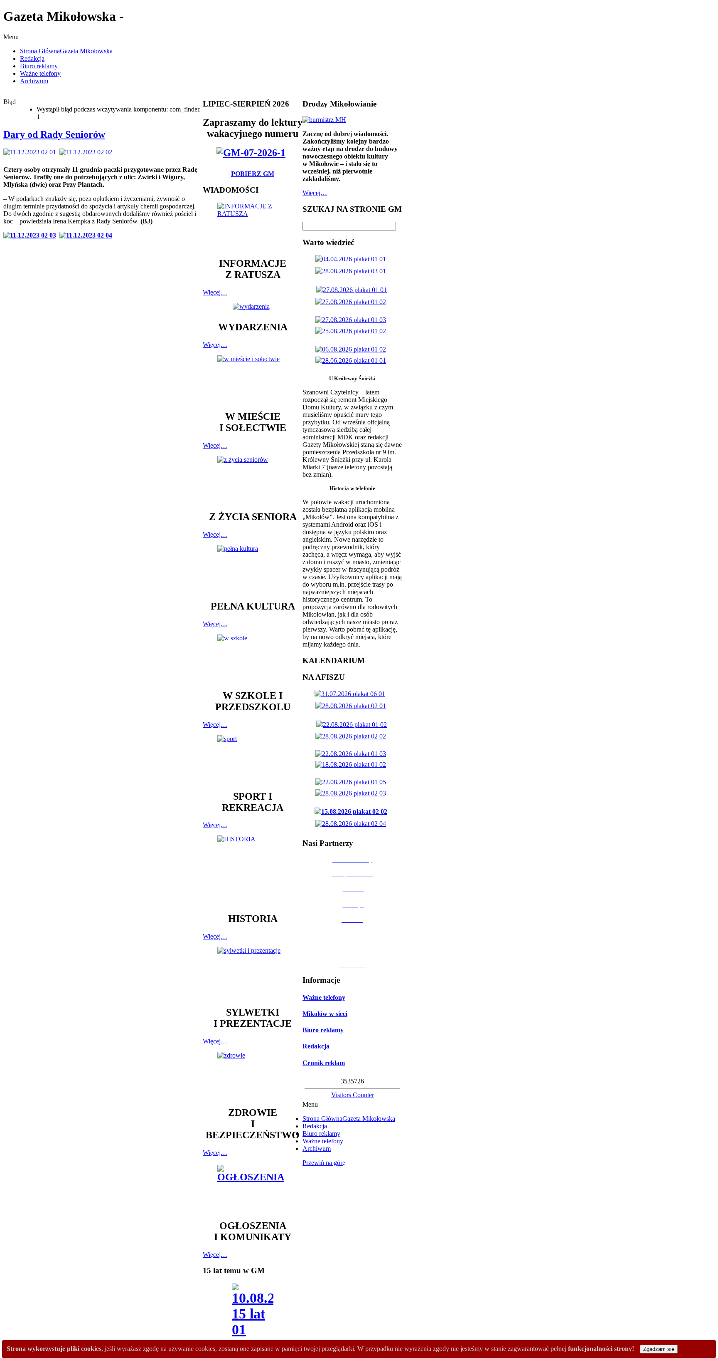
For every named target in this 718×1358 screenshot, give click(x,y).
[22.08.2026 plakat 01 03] (352, 753)
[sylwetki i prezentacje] (252, 973)
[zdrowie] (252, 1075)
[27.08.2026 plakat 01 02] (352, 301)
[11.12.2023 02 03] (31, 235)
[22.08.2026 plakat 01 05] (352, 782)
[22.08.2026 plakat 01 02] (353, 724)
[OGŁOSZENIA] (252, 1188)
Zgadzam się (658, 1349)
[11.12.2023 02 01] (31, 152)
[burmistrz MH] (324, 119)
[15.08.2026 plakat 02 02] (353, 811)
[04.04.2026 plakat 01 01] (352, 259)
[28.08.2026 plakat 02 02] (352, 736)
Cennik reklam (323, 1062)
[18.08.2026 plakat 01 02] (352, 764)
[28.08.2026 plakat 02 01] (352, 705)
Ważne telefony (323, 997)
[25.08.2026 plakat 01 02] (352, 331)
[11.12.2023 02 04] (87, 235)
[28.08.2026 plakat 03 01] (352, 271)
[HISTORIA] (252, 870)
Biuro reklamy (323, 1029)
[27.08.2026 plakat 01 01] (353, 289)
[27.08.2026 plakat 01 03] (352, 319)
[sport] (252, 759)
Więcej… (215, 292)
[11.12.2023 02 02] (87, 152)
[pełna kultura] (252, 568)
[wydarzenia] (253, 306)
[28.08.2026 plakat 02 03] (352, 793)
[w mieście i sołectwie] (252, 379)
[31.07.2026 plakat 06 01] (352, 693)
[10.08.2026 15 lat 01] (252, 1313)
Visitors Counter (352, 1094)
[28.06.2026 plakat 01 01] (352, 360)
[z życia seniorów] (252, 479)
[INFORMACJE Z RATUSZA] (252, 226)
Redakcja (315, 1046)
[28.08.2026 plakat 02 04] (352, 823)
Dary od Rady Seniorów (54, 134)
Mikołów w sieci (324, 1013)
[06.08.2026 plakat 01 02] (352, 349)
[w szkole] (252, 658)
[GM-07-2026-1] (252, 152)
